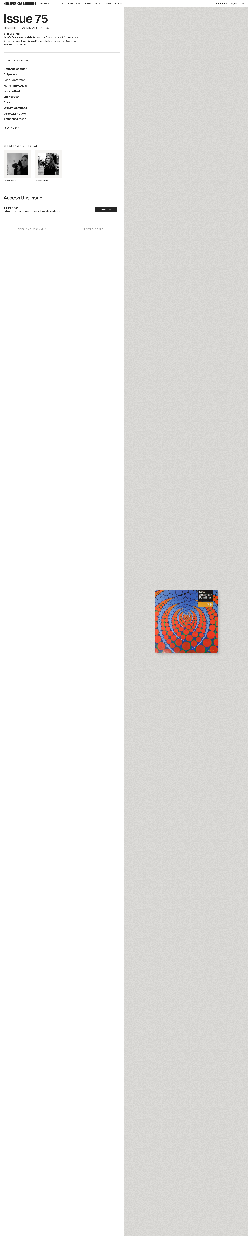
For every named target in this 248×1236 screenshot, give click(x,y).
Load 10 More (11, 128)
